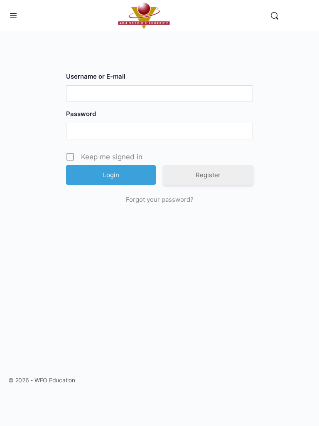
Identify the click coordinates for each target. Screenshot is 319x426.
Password (81, 114)
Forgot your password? (160, 199)
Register (208, 175)
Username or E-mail (95, 76)
